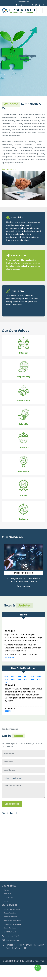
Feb (12, 676)
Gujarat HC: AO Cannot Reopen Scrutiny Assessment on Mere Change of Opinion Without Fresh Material (23, 635)
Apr (25, 676)
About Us (7, 894)
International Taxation (12, 924)
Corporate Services (12, 909)
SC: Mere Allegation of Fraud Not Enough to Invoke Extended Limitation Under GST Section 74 (23, 646)
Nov (32, 679)
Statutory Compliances (13, 920)
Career (7, 901)
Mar (19, 676)
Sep (19, 679)
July (6, 679)
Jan (6, 676)
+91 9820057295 (23, 2)
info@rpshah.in (23, 5)
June (39, 676)
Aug (13, 679)
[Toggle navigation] (39, 10)
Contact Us (8, 897)
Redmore (9, 657)
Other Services (10, 928)
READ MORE (10, 169)
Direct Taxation (10, 913)
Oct (25, 679)
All (6, 682)
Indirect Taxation (10, 916)
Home (6, 890)
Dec (38, 679)
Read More (22, 589)
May (32, 676)
